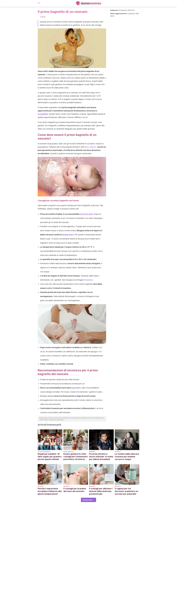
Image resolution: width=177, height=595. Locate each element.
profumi (77, 388)
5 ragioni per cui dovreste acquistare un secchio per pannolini (126, 491)
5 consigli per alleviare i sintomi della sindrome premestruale (100, 491)
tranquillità (43, 114)
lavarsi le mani (86, 214)
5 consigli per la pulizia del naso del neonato (74, 489)
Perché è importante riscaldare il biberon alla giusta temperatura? (50, 491)
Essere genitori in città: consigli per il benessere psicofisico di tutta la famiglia (75, 457)
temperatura (68, 235)
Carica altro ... (88, 500)
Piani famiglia (68, 451)
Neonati (118, 451)
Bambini (92, 451)
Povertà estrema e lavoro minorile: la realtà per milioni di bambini (101, 456)
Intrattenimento (44, 451)
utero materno (90, 147)
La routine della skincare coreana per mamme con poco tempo (127, 456)
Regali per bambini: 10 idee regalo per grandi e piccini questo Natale (50, 456)
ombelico (89, 280)
